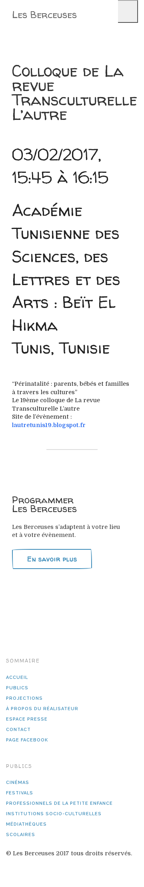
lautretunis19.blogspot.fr (49, 425)
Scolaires (20, 834)
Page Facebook (27, 740)
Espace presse (27, 719)
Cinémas (17, 782)
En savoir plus (52, 559)
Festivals (19, 793)
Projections (24, 698)
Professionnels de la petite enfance (59, 803)
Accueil (17, 677)
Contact (18, 729)
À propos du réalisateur (42, 708)
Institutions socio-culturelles (54, 813)
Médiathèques (26, 824)
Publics (17, 688)
